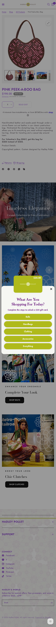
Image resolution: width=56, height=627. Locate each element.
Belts (28, 316)
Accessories (28, 338)
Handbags (28, 324)
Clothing (28, 331)
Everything (28, 346)
